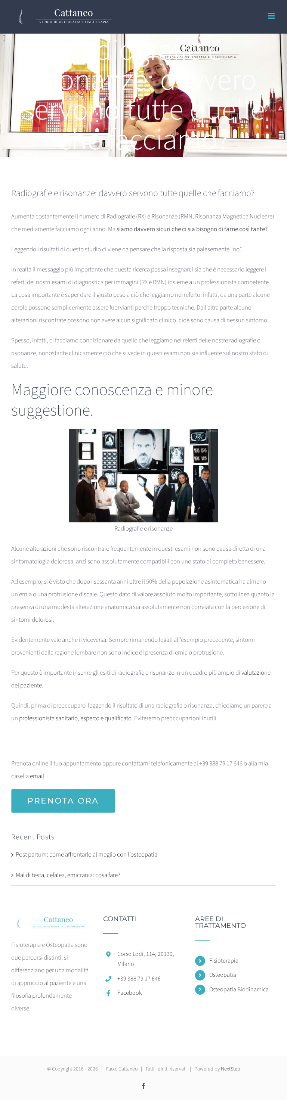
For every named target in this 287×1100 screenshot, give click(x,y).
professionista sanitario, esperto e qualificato (75, 718)
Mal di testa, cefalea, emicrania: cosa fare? (68, 875)
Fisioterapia (223, 961)
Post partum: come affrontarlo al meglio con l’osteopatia (86, 854)
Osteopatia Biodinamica (239, 989)
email (37, 776)
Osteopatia (222, 975)
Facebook (129, 993)
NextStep (230, 1069)
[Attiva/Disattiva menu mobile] (272, 16)
